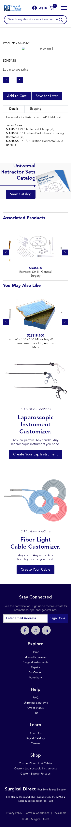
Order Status (35, 708)
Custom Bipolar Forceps (35, 773)
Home (35, 652)
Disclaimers (59, 813)
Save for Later (47, 96)
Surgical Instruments (35, 662)
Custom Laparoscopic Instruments (35, 768)
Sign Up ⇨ (57, 618)
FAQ (35, 697)
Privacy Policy (14, 813)
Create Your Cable (35, 569)
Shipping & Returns (35, 702)
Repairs (35, 667)
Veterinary (35, 677)
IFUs (35, 713)
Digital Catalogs (35, 738)
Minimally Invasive (35, 657)
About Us (35, 733)
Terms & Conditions (37, 813)
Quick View (35, 252)
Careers (35, 743)
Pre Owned (35, 672)
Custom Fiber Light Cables (35, 763)
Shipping (35, 108)
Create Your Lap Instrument (35, 454)
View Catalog (20, 194)
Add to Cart (17, 96)
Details (13, 108)
